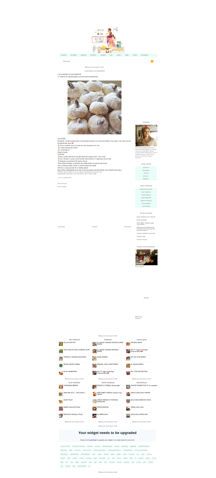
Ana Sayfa (94, 226)
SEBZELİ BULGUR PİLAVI (72, 407)
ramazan (90, 462)
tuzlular (144, 462)
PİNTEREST (146, 179)
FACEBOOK (146, 167)
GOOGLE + (146, 176)
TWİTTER (146, 173)
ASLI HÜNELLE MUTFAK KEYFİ (78, 446)
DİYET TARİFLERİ (145, 192)
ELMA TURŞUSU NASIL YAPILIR (146, 217)
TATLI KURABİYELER (74, 454)
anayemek (112, 454)
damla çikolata (149, 454)
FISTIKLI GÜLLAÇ (142, 239)
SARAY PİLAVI (68, 400)
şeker (89, 466)
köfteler (131, 458)
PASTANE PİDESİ (136, 342)
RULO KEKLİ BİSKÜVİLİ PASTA (141, 400)
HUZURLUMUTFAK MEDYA (143, 446)
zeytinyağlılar (67, 466)
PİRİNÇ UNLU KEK (137, 407)
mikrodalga (154, 458)
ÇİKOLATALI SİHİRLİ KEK (139, 414)
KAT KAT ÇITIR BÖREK (138, 357)
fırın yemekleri (88, 458)
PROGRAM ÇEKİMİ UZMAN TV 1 (114, 450)
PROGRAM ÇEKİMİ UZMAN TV (100, 450)
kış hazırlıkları (140, 458)
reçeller (95, 462)
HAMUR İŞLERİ (125, 446)
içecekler (95, 458)
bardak (138, 454)
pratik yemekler (83, 462)
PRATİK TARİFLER (146, 195)
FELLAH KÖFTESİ (69, 342)
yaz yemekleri (150, 462)
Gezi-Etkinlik (117, 446)
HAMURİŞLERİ (133, 446)
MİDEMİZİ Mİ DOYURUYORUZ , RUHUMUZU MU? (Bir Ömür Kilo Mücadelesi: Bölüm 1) (146, 229)
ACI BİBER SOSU (102, 414)
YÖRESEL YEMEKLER (146, 200)
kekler (113, 458)
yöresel (62, 466)
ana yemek (99, 454)
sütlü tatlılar (119, 462)
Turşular (93, 454)
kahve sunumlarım (102, 458)
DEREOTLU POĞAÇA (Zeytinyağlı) (108, 385)
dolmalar (68, 458)
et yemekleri (81, 458)
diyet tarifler (63, 458)
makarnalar (148, 458)
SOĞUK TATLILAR (64, 454)
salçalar (105, 462)
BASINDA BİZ (89, 446)
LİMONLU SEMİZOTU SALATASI (146, 233)
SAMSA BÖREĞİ (102, 357)
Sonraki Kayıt (61, 226)
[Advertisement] (50, 12)
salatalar (100, 462)
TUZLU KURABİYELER (85, 454)
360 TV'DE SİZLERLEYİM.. (139, 371)
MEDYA (70, 450)
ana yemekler (106, 454)
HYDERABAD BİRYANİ (71, 385)
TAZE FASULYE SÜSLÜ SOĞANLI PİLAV (77, 350)
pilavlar (71, 462)
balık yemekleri (131, 454)
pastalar (62, 462)
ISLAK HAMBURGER (70, 371)
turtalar (133, 462)
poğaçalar (77, 462)
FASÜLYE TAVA (141, 236)
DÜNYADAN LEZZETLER (146, 189)
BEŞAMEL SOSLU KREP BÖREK (107, 364)
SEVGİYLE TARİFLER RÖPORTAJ (141, 450)
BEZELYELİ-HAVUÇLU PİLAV (73, 414)
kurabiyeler (125, 458)
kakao (109, 458)
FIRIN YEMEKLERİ (146, 198)
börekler (142, 454)
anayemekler (119, 454)
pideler (67, 462)
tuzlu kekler (139, 462)
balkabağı (124, 454)
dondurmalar (75, 458)
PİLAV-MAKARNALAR (128, 450)
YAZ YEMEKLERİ (146, 203)
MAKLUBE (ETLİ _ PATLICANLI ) (74, 392)
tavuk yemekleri (126, 462)
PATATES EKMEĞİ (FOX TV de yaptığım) (144, 385)
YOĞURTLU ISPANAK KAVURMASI (75, 357)
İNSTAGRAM (146, 170)
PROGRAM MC (78, 450)
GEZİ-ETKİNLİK (146, 206)
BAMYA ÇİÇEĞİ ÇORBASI (72, 364)
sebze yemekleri (112, 462)
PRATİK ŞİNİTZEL (103, 407)
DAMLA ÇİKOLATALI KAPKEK (140, 392)
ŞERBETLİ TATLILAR (82, 466)
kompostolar (119, 458)
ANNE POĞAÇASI (142, 220)
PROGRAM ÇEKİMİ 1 (87, 450)
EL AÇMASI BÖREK (137, 364)
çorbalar (74, 466)
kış (135, 458)
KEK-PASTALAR (64, 450)
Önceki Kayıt (127, 226)
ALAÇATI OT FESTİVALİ (65, 446)
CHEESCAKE (97, 446)
